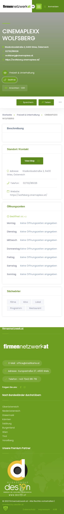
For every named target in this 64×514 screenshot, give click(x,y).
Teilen (48, 102)
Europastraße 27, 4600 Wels (33, 371)
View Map (30, 160)
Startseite (7, 114)
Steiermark (8, 415)
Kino (25, 302)
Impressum (44, 509)
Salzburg (6, 423)
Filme (13, 302)
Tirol (4, 436)
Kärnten (6, 419)
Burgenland (8, 427)
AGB (55, 509)
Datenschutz (29, 509)
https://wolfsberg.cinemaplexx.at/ (22, 59)
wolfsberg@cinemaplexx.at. (19, 55)
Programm (16, 308)
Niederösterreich (11, 410)
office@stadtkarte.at (28, 363)
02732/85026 (11, 51)
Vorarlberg (8, 440)
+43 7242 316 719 (28, 379)
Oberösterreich (10, 406)
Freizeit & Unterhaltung (28, 114)
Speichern (28, 102)
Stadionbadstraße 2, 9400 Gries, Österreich (27, 47)
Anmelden (53, 6)
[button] (5, 508)
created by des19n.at (12, 504)
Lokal (38, 302)
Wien (5, 432)
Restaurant (35, 308)
